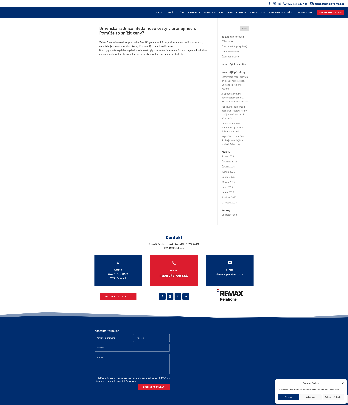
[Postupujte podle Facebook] (162, 296)
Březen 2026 (228, 182)
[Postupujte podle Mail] (185, 296)
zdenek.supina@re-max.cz (230, 274)
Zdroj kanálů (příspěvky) (234, 46)
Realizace (210, 13)
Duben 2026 (228, 176)
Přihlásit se (227, 41)
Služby (180, 13)
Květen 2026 (228, 171)
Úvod (159, 13)
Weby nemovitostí (279, 13)
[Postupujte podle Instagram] (170, 296)
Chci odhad (226, 13)
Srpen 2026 (228, 156)
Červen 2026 (228, 166)
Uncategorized (229, 214)
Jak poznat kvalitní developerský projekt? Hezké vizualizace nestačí (235, 97)
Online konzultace (117, 296)
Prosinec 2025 (229, 197)
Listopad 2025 (229, 202)
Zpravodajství (304, 13)
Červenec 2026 (229, 161)
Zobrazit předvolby (333, 397)
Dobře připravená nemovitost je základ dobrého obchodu (232, 127)
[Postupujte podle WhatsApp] (178, 296)
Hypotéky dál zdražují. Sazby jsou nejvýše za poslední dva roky (233, 140)
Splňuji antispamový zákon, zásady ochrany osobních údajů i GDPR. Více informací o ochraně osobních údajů (132, 380)
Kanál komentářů (231, 51)
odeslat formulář (153, 387)
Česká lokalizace (230, 56)
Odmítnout (311, 397)
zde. (134, 381)
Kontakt (241, 13)
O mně (169, 13)
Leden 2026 (228, 192)
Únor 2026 (227, 187)
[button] (342, 383)
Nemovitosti (257, 13)
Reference (194, 13)
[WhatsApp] (280, 4)
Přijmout (288, 397)
